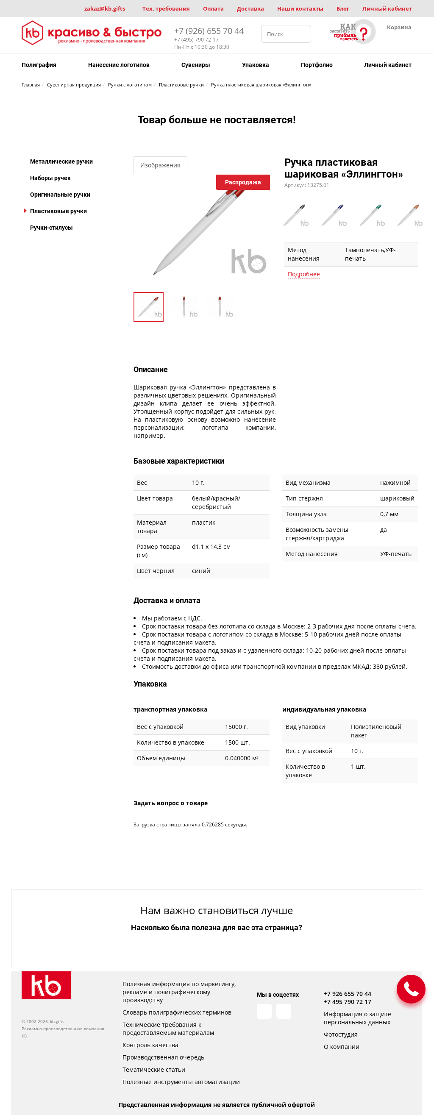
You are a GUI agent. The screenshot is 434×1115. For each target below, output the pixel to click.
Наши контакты (300, 8)
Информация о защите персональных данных (357, 1018)
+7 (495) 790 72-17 (196, 39)
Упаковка (255, 64)
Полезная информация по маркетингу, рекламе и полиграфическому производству (179, 992)
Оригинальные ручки (60, 194)
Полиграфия (39, 64)
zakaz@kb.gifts (104, 8)
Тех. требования (166, 8)
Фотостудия (341, 1034)
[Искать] (302, 34)
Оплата (213, 8)
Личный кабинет (387, 8)
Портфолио (317, 64)
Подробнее (304, 274)
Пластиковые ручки (58, 211)
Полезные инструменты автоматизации (181, 1082)
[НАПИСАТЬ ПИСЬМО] (411, 989)
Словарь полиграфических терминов (176, 1012)
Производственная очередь (163, 1057)
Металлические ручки (61, 161)
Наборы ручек (50, 178)
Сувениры (195, 64)
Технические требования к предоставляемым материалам (168, 1028)
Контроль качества (150, 1045)
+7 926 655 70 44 (347, 994)
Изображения (160, 165)
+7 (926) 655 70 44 (209, 30)
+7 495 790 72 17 (347, 1002)
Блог (343, 8)
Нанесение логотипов (119, 64)
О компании (341, 1047)
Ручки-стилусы (51, 227)
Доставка (250, 8)
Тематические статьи (153, 1069)
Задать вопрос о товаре (171, 803)
